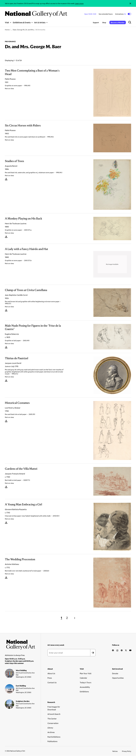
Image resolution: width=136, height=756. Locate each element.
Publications (52, 741)
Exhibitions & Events (21, 22)
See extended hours (106, 14)
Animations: (120, 14)
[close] (130, 3)
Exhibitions (84, 691)
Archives (51, 732)
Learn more (79, 3)
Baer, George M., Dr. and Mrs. (23, 29)
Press (49, 678)
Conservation (52, 723)
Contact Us (52, 682)
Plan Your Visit (85, 673)
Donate (115, 673)
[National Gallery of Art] (20, 644)
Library (50, 727)
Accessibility (85, 687)
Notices (115, 751)
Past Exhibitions (53, 737)
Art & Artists (39, 22)
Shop (104, 22)
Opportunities (118, 678)
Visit (7, 22)
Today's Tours (85, 682)
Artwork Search (53, 714)
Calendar (83, 678)
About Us (51, 673)
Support (96, 22)
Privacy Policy (126, 751)
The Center (52, 718)
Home (7, 29)
